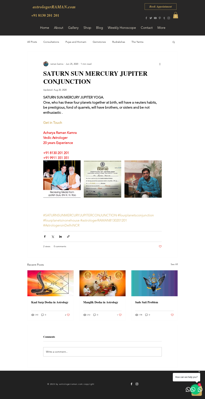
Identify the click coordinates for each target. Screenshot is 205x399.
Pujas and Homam (76, 41)
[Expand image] (62, 179)
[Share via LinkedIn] (60, 236)
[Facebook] (146, 18)
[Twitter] (150, 18)
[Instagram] (168, 18)
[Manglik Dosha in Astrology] (102, 283)
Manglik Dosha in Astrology (100, 302)
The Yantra (137, 41)
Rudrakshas (118, 41)
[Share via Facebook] (44, 236)
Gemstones (99, 41)
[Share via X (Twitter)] (52, 236)
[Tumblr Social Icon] (164, 18)
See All (174, 264)
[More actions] (160, 64)
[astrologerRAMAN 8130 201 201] (131, 384)
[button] (175, 15)
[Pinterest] (159, 18)
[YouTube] (155, 18)
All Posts (32, 41)
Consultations (51, 41)
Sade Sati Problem (146, 302)
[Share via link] (68, 236)
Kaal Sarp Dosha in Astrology (49, 302)
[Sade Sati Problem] (154, 283)
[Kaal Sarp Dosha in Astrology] (50, 283)
